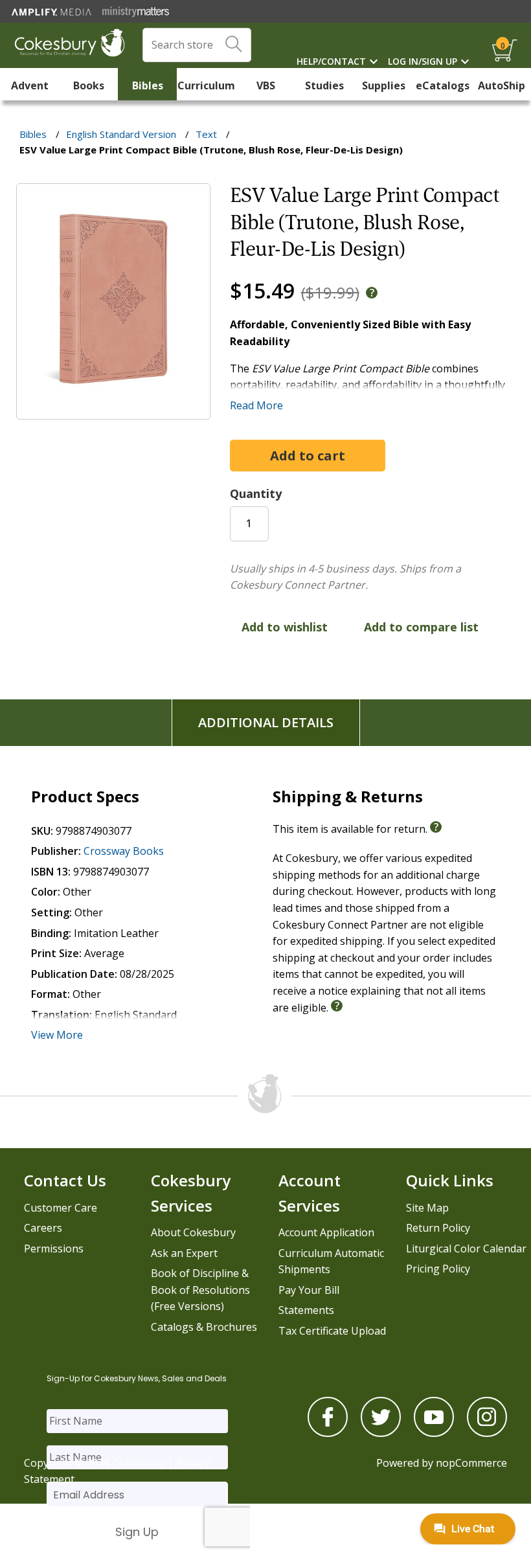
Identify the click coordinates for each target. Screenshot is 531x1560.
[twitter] (381, 1433)
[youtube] (434, 1433)
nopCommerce (471, 1463)
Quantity (256, 493)
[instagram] (487, 1433)
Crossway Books (124, 851)
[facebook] (328, 1433)
